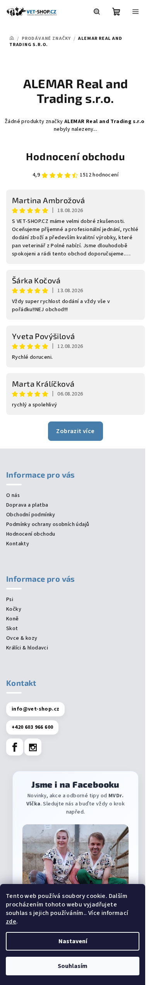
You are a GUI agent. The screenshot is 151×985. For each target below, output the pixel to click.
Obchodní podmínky (30, 515)
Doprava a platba (27, 505)
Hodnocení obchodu (75, 156)
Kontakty (17, 544)
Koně (12, 619)
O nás (13, 495)
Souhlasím (73, 966)
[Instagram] (32, 746)
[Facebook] (14, 746)
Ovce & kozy (21, 638)
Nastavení (72, 941)
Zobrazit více (75, 431)
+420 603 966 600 (32, 727)
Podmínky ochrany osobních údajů (47, 524)
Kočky (13, 609)
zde (11, 921)
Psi (9, 599)
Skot (12, 628)
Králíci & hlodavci (27, 648)
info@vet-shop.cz (35, 709)
